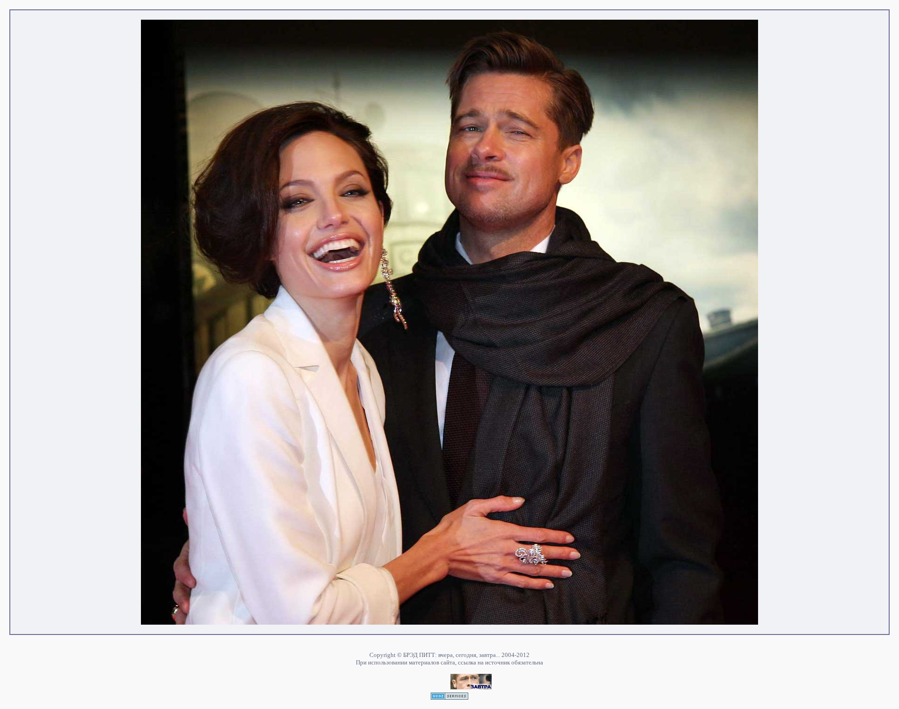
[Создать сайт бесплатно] (449, 697)
